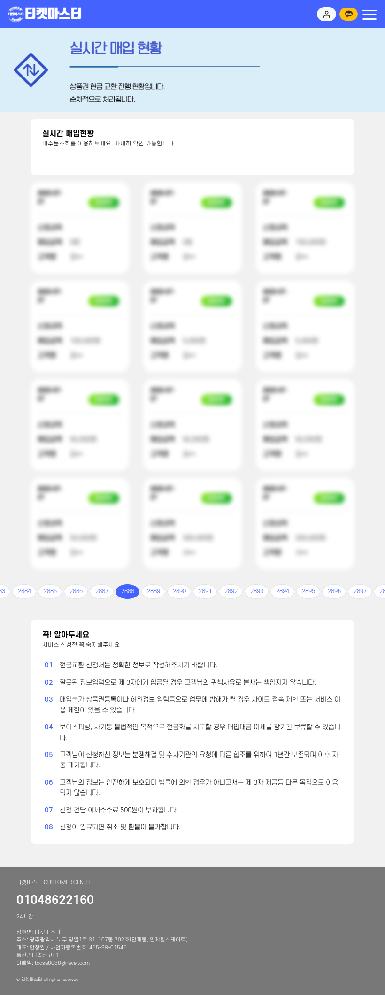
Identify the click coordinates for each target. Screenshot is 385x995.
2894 (282, 591)
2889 (153, 591)
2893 (256, 591)
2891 (205, 591)
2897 (360, 591)
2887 (101, 591)
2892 (231, 591)
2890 (179, 591)
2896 (334, 591)
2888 (127, 591)
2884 (24, 591)
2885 (50, 591)
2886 (76, 591)
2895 (308, 591)
